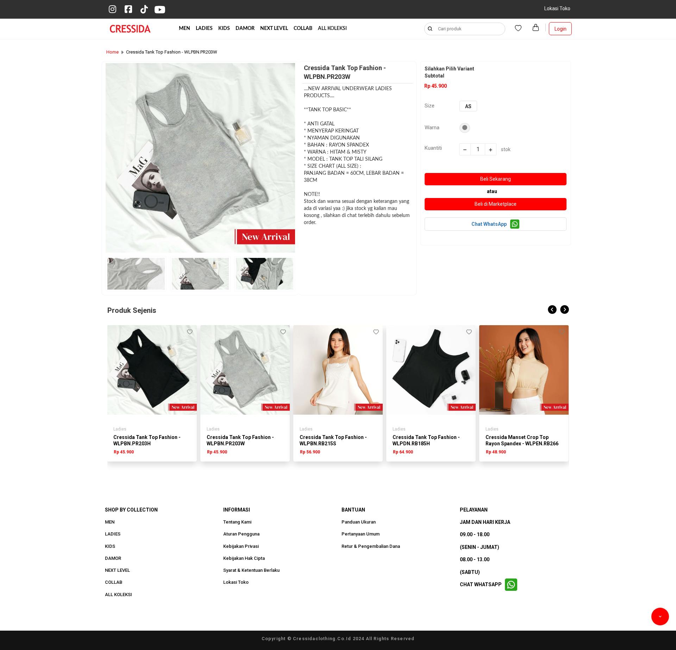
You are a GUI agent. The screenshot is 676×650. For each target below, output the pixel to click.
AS (468, 106)
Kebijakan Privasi (241, 546)
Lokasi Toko (557, 8)
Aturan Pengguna (241, 534)
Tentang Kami (237, 522)
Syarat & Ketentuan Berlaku (251, 570)
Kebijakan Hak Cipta (244, 558)
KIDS (224, 28)
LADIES (204, 28)
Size (429, 106)
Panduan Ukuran (359, 522)
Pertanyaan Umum (361, 534)
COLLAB (303, 28)
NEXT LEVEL (274, 28)
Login (561, 29)
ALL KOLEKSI (332, 28)
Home (112, 52)
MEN (184, 28)
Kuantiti (433, 148)
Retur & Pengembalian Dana (371, 546)
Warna (432, 127)
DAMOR (245, 28)
